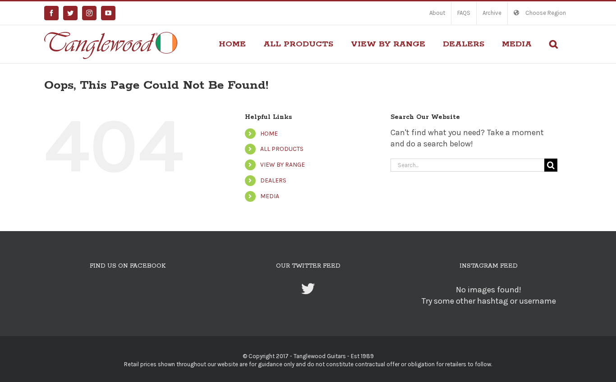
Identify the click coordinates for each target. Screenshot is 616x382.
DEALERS (273, 180)
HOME (269, 133)
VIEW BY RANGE (282, 164)
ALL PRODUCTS (281, 149)
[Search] (553, 44)
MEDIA (269, 196)
